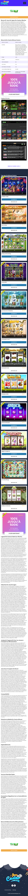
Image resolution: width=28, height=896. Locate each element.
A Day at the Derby (6, 253)
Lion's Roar (4, 225)
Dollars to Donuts (6, 505)
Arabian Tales (5, 196)
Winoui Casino (14, 850)
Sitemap (14, 889)
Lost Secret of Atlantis (7, 310)
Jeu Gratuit (14, 199)
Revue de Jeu (14, 202)
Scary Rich (4, 282)
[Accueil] (4, 2)
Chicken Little (5, 394)
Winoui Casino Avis (14, 166)
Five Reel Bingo (5, 479)
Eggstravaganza (6, 451)
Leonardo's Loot (6, 339)
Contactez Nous (8, 889)
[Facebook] (12, 885)
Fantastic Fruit (5, 368)
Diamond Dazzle (6, 422)
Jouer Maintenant (14, 17)
